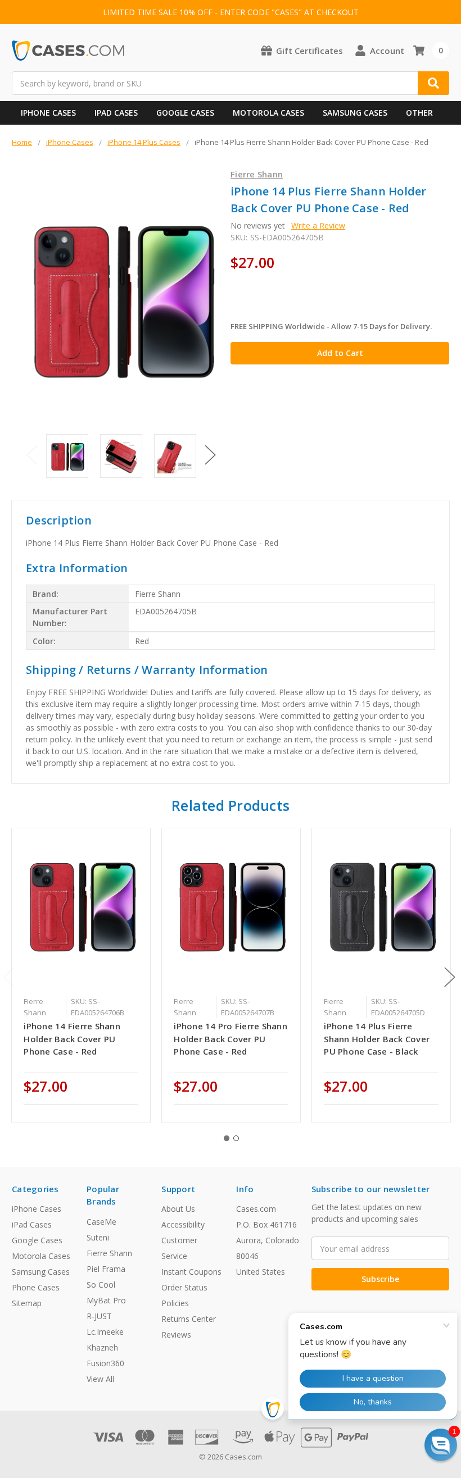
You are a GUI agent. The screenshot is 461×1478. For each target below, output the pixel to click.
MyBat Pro (106, 1300)
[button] (440, 1445)
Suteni (98, 1237)
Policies (175, 1303)
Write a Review (318, 225)
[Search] (433, 83)
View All (100, 1379)
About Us (178, 1208)
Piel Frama (106, 1268)
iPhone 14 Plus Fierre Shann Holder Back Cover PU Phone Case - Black (377, 1038)
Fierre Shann (109, 1253)
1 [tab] (226, 1138)
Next (210, 455)
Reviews (176, 1334)
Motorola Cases (268, 112)
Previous (32, 455)
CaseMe (101, 1221)
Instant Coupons (191, 1271)
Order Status (184, 1287)
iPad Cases (116, 112)
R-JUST (99, 1316)
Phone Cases (36, 1287)
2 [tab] (236, 1138)
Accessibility (183, 1224)
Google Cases (185, 112)
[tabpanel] (81, 975)
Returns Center (188, 1318)
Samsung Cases (355, 112)
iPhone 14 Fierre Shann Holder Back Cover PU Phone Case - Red (72, 1038)
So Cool (101, 1284)
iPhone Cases (48, 112)
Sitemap (27, 1303)
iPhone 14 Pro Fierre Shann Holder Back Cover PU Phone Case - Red (230, 1038)
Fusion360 (105, 1363)
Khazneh (102, 1347)
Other (419, 112)
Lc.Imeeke (105, 1331)
